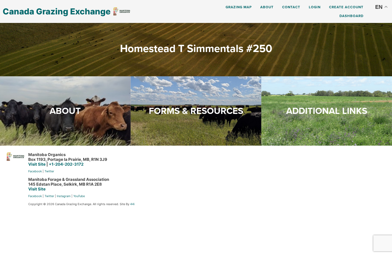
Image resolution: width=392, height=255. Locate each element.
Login (315, 7)
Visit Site (37, 164)
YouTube (79, 196)
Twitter (49, 171)
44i (132, 204)
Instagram (64, 196)
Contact (291, 7)
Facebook (35, 171)
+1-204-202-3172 (66, 164)
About (267, 7)
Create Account (346, 7)
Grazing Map (239, 7)
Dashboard (351, 15)
